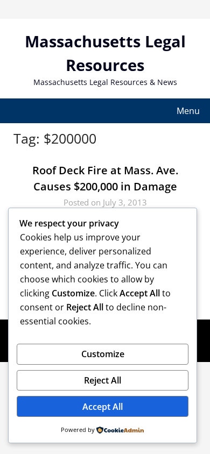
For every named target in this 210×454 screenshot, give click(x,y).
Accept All (102, 407)
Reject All (102, 380)
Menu (188, 111)
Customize (102, 354)
